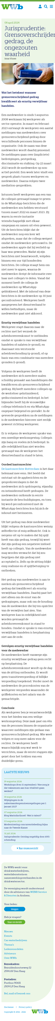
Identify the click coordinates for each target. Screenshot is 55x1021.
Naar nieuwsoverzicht (28, 848)
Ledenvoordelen (13, 949)
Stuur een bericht (14, 922)
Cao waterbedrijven (15, 940)
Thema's (9, 944)
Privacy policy (25, 1007)
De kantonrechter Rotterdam (20, 468)
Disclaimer (9, 1007)
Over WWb (10, 957)
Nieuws (8, 931)
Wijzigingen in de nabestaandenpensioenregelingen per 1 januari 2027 (25, 803)
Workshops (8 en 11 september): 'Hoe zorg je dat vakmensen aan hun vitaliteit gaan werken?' (26, 787)
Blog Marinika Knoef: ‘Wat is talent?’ (23, 815)
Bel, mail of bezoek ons (17, 993)
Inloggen (14, 909)
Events (8, 935)
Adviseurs (10, 953)
